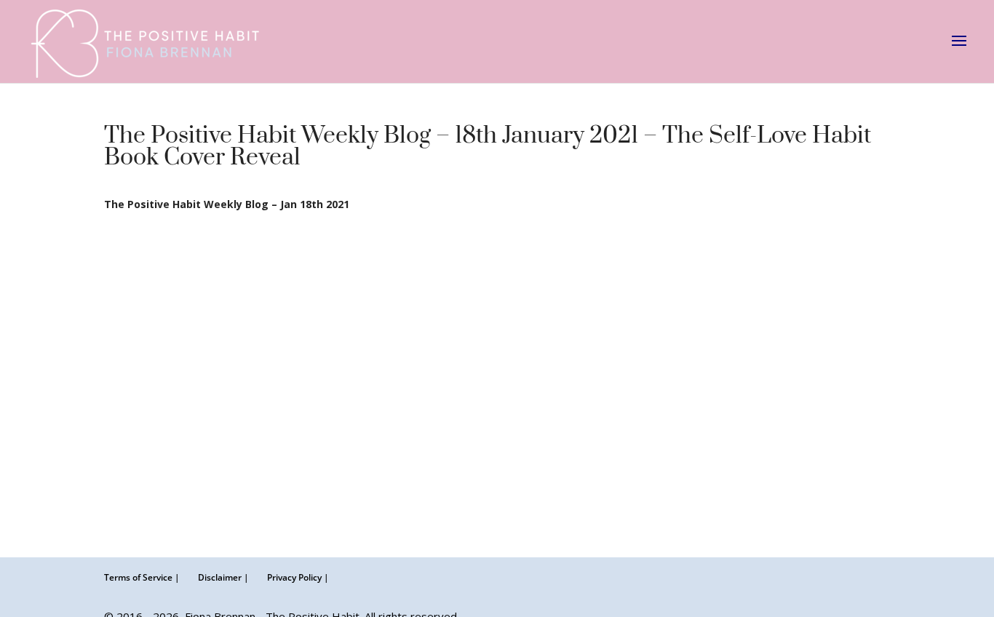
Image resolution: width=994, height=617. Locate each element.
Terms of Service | (142, 577)
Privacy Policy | (298, 577)
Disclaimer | (223, 577)
